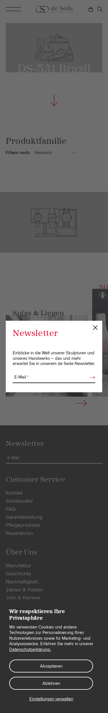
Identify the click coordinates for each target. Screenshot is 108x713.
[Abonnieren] (90, 377)
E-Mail (21, 377)
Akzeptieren (51, 666)
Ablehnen (51, 683)
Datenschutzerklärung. (30, 649)
